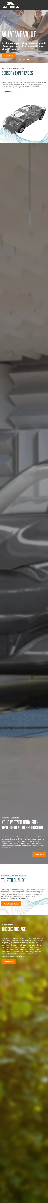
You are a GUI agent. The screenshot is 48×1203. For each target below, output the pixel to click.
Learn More (8, 56)
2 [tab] (24, 59)
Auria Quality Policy (11, 904)
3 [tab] (28, 59)
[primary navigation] (44, 5)
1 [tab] (20, 59)
